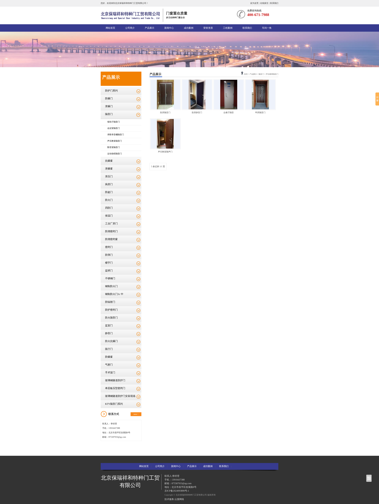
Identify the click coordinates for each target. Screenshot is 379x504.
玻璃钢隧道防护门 (115, 380)
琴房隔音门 (260, 112)
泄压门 (109, 176)
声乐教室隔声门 (165, 152)
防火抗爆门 (111, 341)
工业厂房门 (111, 223)
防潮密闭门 (111, 231)
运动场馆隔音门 (114, 154)
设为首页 (254, 3)
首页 (246, 74)
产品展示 (149, 28)
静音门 (109, 333)
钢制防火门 (111, 286)
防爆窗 (109, 356)
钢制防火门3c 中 (114, 294)
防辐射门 (110, 302)
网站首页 (110, 28)
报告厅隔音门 (113, 122)
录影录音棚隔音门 (115, 134)
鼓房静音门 (197, 112)
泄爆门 (109, 106)
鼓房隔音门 (165, 112)
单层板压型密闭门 (115, 388)
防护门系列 (111, 90)
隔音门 (109, 114)
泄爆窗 (109, 168)
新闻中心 (169, 28)
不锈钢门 (110, 278)
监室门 (109, 325)
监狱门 (109, 270)
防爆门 (109, 98)
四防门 (109, 207)
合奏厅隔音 (228, 112)
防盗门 (109, 192)
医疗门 (109, 349)
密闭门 (109, 247)
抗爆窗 (109, 160)
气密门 (109, 364)
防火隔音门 (111, 317)
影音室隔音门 (113, 147)
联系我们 (274, 3)
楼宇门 (109, 262)
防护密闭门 (111, 309)
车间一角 (267, 28)
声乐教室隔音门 (114, 141)
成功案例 (188, 28)
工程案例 (227, 28)
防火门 (109, 200)
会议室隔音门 (113, 128)
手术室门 (110, 372)
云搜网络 (179, 499)
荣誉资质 (208, 28)
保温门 (109, 215)
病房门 (109, 184)
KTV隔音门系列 (114, 403)
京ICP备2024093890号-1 (176, 490)
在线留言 (264, 3)
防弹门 (109, 254)
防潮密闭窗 (111, 239)
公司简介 (130, 28)
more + (136, 414)
